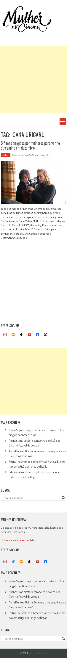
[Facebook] (38, 335)
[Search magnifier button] (63, 497)
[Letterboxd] (13, 335)
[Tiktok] (21, 335)
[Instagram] (5, 335)
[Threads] (46, 335)
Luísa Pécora (18, 155)
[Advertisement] (33, 79)
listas (6, 155)
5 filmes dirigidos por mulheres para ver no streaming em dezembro (30, 145)
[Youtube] (29, 335)
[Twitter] (13, 562)
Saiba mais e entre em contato (18, 540)
